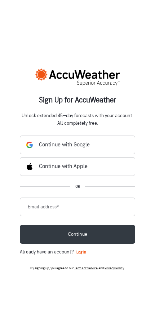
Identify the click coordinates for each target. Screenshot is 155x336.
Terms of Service (86, 268)
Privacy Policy (114, 268)
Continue (77, 234)
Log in (81, 252)
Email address (43, 207)
